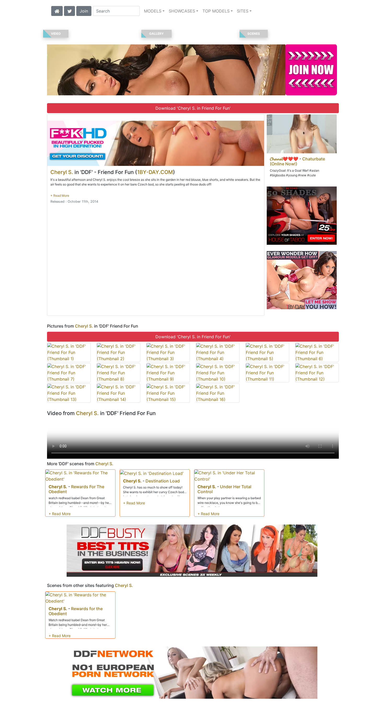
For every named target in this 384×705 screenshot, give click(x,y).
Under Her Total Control (224, 489)
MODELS (152, 11)
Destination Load (163, 480)
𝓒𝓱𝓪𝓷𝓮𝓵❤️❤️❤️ (284, 158)
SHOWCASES (182, 11)
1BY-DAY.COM (155, 172)
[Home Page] (57, 10)
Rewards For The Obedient (76, 489)
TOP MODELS (216, 11)
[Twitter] (69, 10)
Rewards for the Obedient (76, 611)
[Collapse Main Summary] (59, 195)
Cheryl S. (61, 172)
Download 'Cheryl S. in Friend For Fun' (193, 108)
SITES (242, 11)
